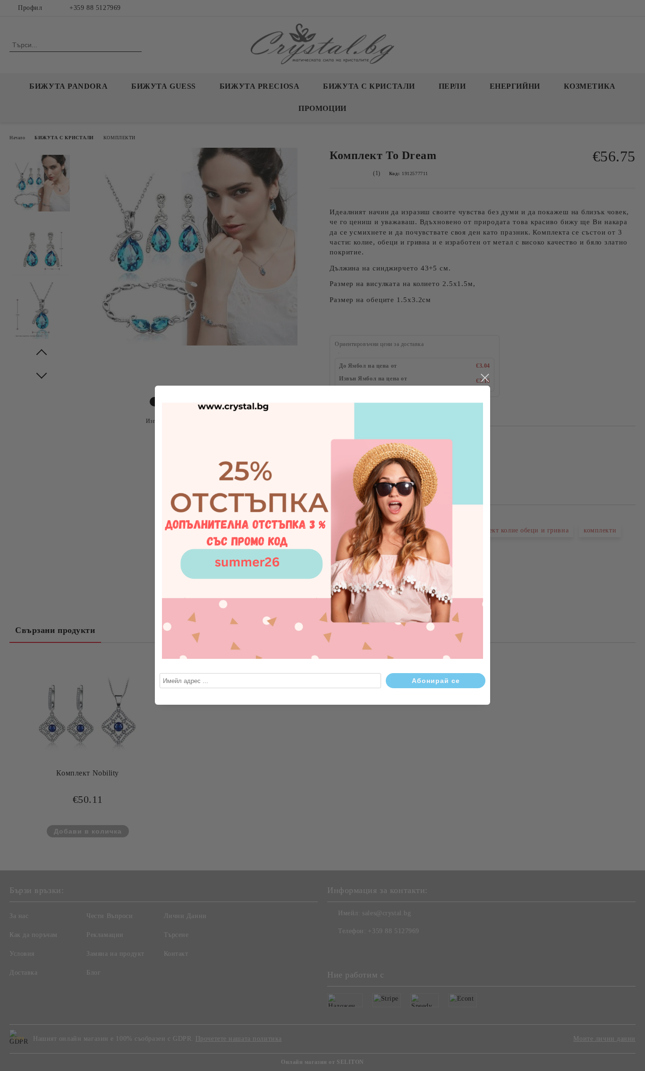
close (484, 378)
